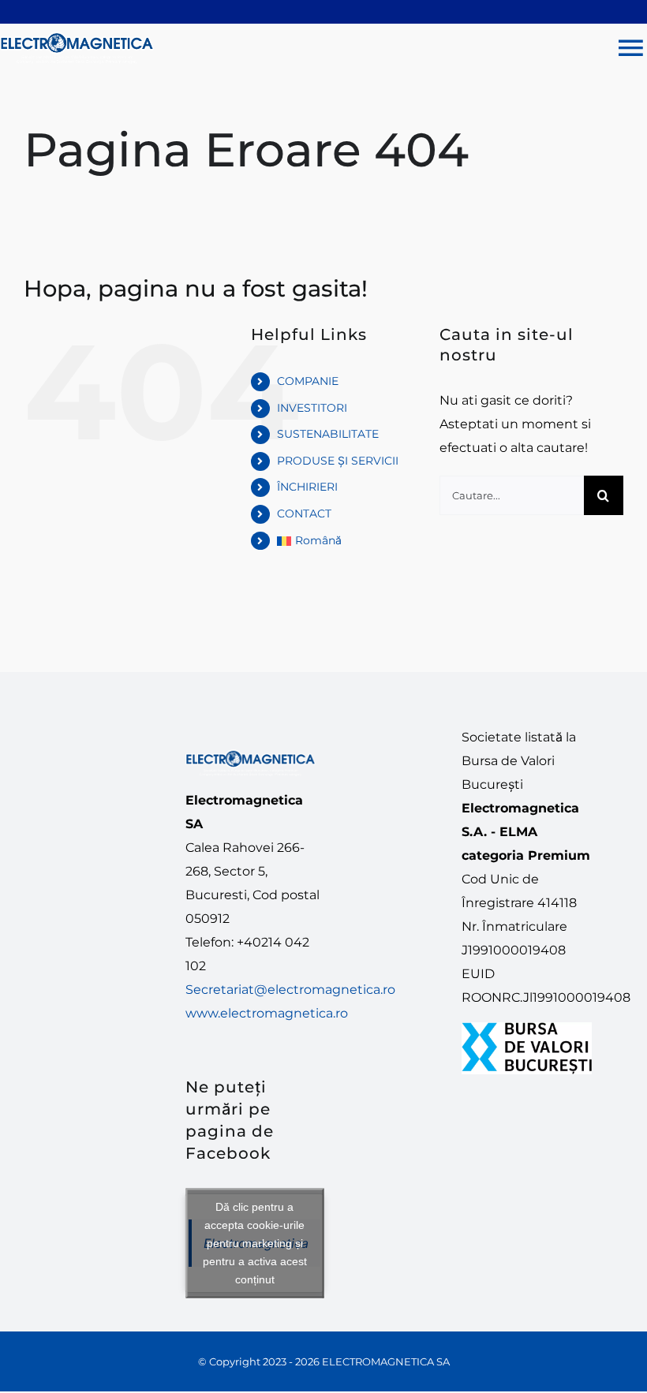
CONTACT (304, 513)
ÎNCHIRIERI (307, 487)
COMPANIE (307, 381)
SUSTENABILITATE (328, 434)
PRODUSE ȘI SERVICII (337, 461)
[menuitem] (346, 541)
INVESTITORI (312, 408)
